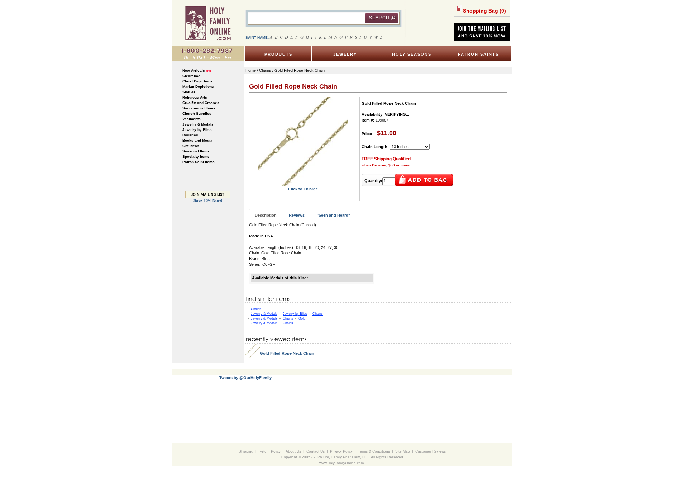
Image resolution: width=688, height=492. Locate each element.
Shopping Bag (484, 11)
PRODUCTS (278, 54)
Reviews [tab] (297, 215)
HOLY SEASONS (411, 54)
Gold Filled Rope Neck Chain (287, 353)
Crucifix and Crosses (200, 103)
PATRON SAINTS (478, 54)
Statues (189, 92)
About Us (293, 451)
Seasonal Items (196, 151)
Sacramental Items (198, 108)
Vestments (191, 119)
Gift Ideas (190, 146)
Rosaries (190, 135)
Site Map (402, 451)
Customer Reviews (430, 451)
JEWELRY (345, 54)
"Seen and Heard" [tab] (333, 215)
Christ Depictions (197, 81)
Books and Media (197, 140)
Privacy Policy (341, 451)
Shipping (246, 451)
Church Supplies (196, 113)
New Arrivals (193, 70)
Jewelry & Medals (198, 124)
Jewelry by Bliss (197, 130)
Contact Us (315, 451)
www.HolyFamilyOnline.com (341, 463)
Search (379, 17)
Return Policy (270, 451)
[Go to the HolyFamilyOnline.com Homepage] (208, 23)
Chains (256, 309)
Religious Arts (194, 97)
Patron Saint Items (198, 162)
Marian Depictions (198, 87)
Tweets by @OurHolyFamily (245, 377)
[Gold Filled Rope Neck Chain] (303, 141)
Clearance (191, 76)
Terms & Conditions (374, 451)
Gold (301, 318)
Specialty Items (196, 157)
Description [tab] (266, 215)
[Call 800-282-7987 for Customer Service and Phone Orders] (208, 53)
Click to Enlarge (303, 189)
